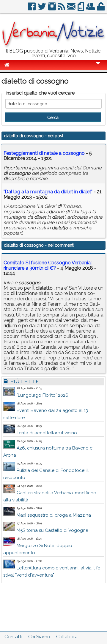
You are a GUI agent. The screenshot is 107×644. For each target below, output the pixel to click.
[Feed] (62, 9)
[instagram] (52, 9)
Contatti (13, 637)
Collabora (67, 637)
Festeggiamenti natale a (44, 153)
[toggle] (98, 67)
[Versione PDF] (81, 9)
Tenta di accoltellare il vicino (47, 432)
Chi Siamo (39, 637)
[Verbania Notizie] (53, 46)
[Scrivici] (71, 9)
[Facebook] (32, 9)
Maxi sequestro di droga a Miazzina (54, 515)
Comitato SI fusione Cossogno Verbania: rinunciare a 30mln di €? (48, 265)
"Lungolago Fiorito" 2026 (42, 395)
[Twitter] (42, 9)
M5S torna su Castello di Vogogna (52, 530)
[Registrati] (91, 9)
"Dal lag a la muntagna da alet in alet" (48, 191)
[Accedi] (101, 9)
